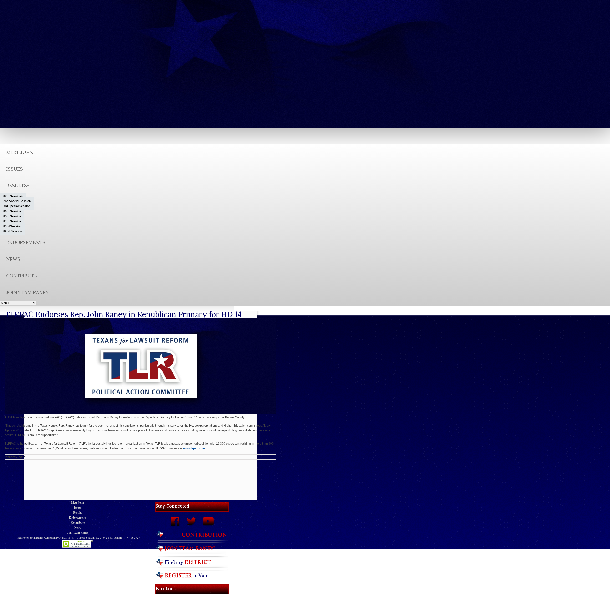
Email (118, 538)
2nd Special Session (17, 201)
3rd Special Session (16, 206)
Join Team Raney (27, 292)
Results (77, 513)
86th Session (12, 211)
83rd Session (12, 226)
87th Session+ (13, 196)
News (13, 259)
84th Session (12, 221)
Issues (14, 169)
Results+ (18, 186)
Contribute (21, 276)
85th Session (12, 216)
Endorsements (25, 242)
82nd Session (12, 231)
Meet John (19, 152)
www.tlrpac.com (194, 448)
